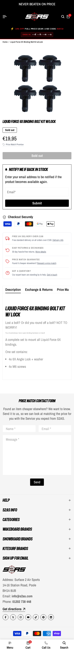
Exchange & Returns (39, 289)
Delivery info (57, 240)
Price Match (65, 289)
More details (40, 251)
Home (5, 41)
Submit (37, 203)
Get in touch (52, 274)
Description (13, 289)
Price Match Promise (15, 144)
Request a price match (46, 263)
